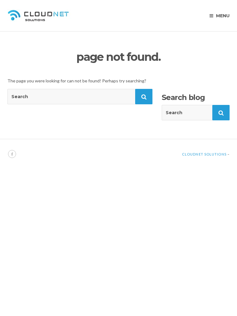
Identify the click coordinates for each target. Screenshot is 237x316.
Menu (222, 16)
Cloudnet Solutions (204, 154)
